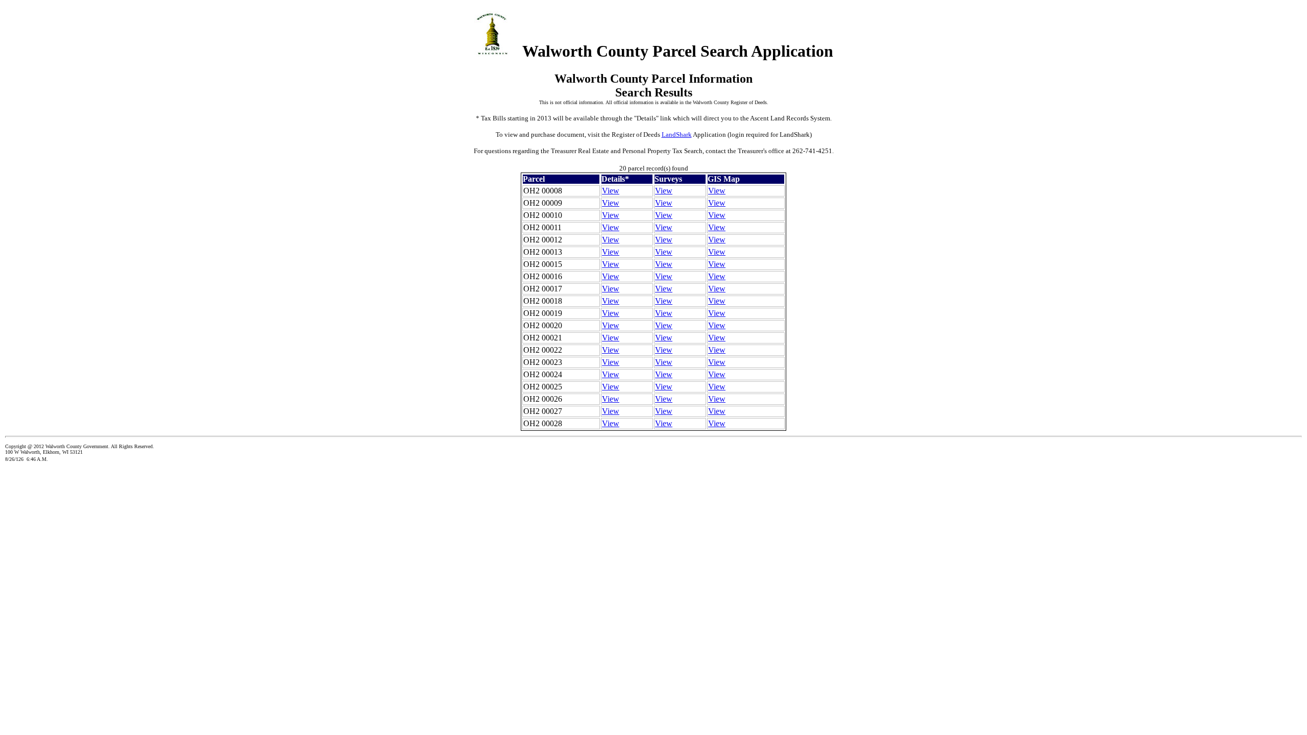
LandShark (677, 134)
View (610, 190)
